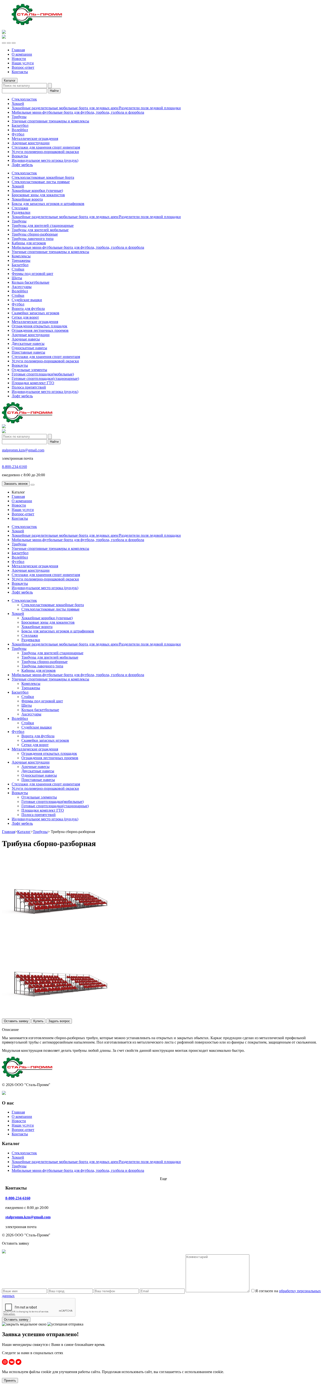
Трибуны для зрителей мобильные (40, 230)
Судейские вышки (27, 300)
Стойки (18, 269)
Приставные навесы (28, 352)
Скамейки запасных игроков (35, 313)
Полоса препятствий (29, 387)
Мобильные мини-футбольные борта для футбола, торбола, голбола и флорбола (78, 112)
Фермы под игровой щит (32, 274)
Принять (10, 1380)
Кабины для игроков (29, 243)
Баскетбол (20, 125)
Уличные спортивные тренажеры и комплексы (50, 121)
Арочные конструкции (31, 143)
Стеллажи (20, 208)
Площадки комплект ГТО (33, 383)
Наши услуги (23, 63)
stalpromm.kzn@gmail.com (23, 450)
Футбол (18, 134)
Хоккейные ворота (27, 199)
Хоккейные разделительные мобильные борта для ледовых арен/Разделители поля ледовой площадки (96, 108)
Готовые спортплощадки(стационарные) (45, 378)
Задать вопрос (59, 1021)
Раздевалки (21, 212)
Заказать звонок (16, 483)
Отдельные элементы (29, 370)
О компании (22, 54)
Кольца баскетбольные (30, 282)
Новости (19, 59)
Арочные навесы (26, 339)
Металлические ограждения (35, 138)
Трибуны (19, 117)
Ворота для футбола (28, 308)
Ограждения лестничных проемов (40, 330)
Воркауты (20, 156)
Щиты (17, 278)
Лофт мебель (22, 165)
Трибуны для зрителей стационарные (43, 225)
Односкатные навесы (29, 348)
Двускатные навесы (28, 343)
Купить (38, 1021)
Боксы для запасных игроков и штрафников (48, 204)
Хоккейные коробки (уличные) (37, 190)
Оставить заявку (16, 1021)
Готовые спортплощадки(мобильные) (43, 374)
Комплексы (21, 256)
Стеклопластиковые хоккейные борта (43, 177)
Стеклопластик (24, 99)
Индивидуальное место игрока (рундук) (45, 160)
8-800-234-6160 (14, 467)
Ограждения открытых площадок (39, 326)
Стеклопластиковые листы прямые (41, 182)
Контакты (20, 72)
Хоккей (18, 104)
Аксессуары (22, 287)
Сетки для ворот (25, 317)
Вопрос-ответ (23, 67)
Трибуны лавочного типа (32, 239)
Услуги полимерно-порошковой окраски (45, 152)
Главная (18, 50)
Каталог (24, 832)
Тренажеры (21, 260)
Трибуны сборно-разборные (35, 234)
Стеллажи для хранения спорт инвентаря (46, 147)
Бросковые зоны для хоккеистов (38, 195)
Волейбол (20, 130)
